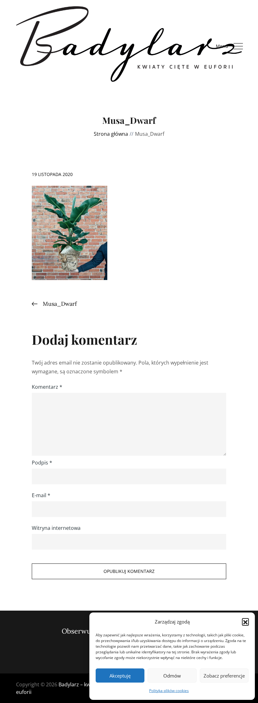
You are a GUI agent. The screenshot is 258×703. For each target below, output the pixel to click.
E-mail (41, 495)
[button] (245, 621)
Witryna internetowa (56, 528)
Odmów (172, 676)
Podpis (42, 462)
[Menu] (238, 46)
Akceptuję (120, 676)
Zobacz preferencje (224, 676)
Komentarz (47, 386)
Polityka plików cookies (169, 690)
